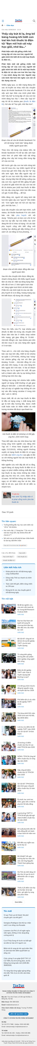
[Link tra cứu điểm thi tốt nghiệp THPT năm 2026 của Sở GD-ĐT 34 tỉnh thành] (9, 730)
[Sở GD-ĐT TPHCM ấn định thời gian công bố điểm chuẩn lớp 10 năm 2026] (9, 787)
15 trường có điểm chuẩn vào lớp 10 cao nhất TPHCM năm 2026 (26, 745)
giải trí (28, 590)
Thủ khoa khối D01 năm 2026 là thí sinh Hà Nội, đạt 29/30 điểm (26, 715)
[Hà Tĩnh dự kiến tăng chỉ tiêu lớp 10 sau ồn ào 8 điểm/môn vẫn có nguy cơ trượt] (9, 875)
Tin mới (8, 911)
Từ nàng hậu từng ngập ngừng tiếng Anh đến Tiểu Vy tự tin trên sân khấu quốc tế (17, 973)
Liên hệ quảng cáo (18, 1014)
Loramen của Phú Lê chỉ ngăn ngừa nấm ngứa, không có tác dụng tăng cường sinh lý (17, 933)
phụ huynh (21, 215)
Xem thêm (18, 902)
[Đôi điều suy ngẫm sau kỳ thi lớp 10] (9, 846)
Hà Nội (4, 1022)
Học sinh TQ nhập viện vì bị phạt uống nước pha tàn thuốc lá (23, 499)
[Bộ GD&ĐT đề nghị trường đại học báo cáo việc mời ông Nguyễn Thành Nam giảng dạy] (9, 860)
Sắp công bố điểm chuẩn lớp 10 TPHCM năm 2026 (25, 772)
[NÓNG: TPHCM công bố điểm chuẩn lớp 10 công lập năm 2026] (9, 760)
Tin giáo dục (15, 494)
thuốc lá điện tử (8, 560)
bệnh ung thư (17, 455)
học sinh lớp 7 (8, 557)
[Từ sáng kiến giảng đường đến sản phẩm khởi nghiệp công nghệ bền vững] (9, 658)
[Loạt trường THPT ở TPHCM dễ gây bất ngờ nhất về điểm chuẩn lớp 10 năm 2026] (9, 817)
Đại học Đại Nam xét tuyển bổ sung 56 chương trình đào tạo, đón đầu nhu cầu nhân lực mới (25, 625)
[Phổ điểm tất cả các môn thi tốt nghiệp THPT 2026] (9, 703)
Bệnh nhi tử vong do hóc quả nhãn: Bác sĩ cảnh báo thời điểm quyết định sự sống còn (18, 951)
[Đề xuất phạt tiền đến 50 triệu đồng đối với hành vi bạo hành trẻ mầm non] (9, 832)
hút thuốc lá (22, 557)
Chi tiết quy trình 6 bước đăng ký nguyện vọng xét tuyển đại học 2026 (26, 688)
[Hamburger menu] (3, 21)
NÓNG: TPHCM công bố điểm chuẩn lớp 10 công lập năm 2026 (26, 759)
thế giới (16, 584)
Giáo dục (10, 25)
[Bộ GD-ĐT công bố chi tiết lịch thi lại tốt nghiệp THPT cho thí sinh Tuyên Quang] (9, 642)
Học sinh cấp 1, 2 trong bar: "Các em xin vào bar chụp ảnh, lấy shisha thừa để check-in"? (18, 533)
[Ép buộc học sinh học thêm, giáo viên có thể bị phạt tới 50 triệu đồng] (9, 803)
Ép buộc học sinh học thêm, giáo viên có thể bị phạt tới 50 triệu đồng (26, 802)
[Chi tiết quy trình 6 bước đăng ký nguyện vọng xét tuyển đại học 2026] (9, 689)
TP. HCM (4, 1030)
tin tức (16, 571)
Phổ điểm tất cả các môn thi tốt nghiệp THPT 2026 (26, 702)
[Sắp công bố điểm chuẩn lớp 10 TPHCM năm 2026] (9, 773)
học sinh (22, 553)
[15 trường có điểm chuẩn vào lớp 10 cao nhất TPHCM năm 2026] (9, 746)
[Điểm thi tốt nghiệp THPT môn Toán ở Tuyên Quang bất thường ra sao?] (9, 674)
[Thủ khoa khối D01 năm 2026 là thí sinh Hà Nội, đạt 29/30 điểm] (9, 717)
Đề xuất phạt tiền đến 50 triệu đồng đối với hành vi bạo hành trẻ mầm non (26, 831)
